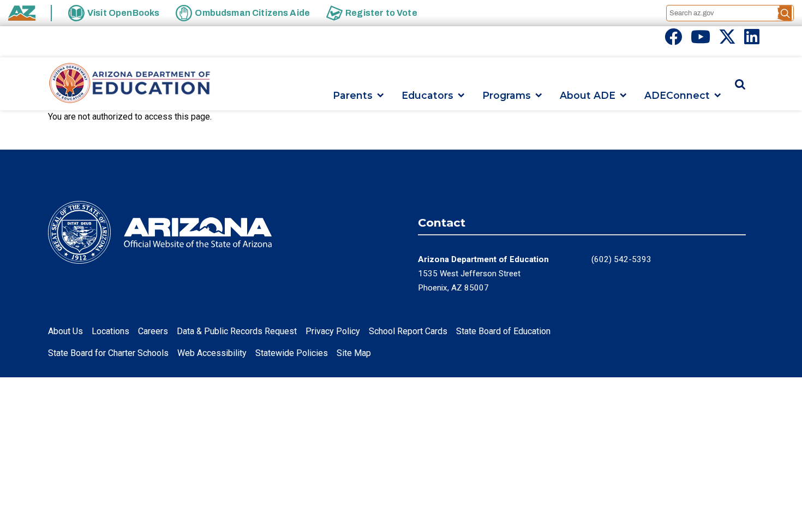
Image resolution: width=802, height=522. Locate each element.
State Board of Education (503, 331)
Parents (353, 95)
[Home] (130, 83)
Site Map (354, 353)
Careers (153, 331)
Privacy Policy (333, 331)
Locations (110, 331)
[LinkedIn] (751, 40)
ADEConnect (677, 95)
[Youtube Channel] (700, 40)
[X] (727, 40)
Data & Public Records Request (237, 331)
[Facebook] (673, 40)
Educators (427, 95)
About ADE (587, 95)
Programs (506, 95)
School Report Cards (408, 331)
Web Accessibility (212, 353)
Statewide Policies (291, 353)
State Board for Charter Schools (108, 353)
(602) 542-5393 (621, 259)
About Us (65, 331)
